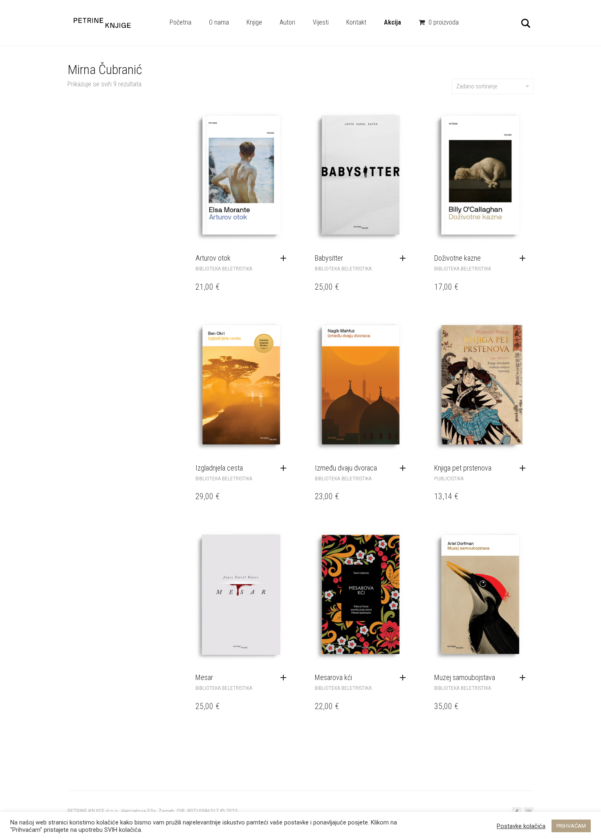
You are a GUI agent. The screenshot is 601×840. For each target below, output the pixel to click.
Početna (180, 22)
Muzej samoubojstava (464, 677)
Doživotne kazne (457, 258)
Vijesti (321, 22)
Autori (287, 22)
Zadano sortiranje (476, 86)
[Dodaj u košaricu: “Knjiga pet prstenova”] (524, 468)
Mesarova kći (333, 677)
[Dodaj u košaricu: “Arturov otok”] (285, 258)
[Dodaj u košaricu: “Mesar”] (285, 678)
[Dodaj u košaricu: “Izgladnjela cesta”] (285, 468)
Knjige (254, 22)
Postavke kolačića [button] (521, 826)
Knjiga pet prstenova (462, 468)
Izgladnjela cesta (219, 468)
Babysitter (329, 258)
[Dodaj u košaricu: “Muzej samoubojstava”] (524, 678)
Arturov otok (213, 258)
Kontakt (356, 22)
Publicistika (449, 478)
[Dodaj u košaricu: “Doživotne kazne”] (524, 258)
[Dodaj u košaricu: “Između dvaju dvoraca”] (405, 468)
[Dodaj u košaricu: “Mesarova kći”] (405, 678)
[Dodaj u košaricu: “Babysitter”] (405, 258)
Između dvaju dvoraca (346, 468)
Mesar (204, 677)
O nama (219, 22)
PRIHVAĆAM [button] (571, 826)
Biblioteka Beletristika (223, 269)
